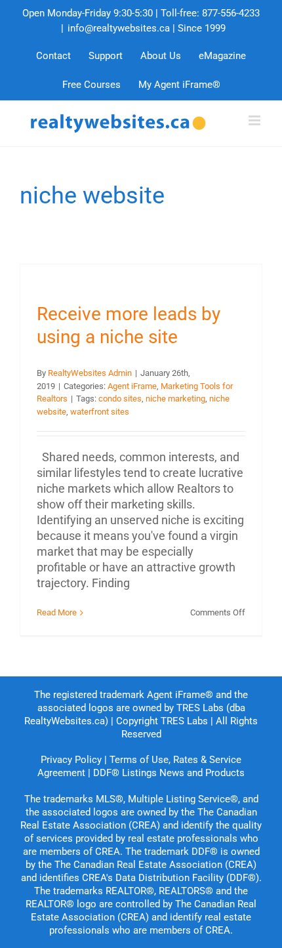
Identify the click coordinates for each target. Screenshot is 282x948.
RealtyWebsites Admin (90, 373)
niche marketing (175, 398)
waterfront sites (99, 412)
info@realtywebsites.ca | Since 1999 (147, 28)
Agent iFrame (132, 386)
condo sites (120, 398)
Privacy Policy (71, 760)
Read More (57, 612)
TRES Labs (184, 721)
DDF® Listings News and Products (169, 773)
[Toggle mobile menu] (255, 120)
